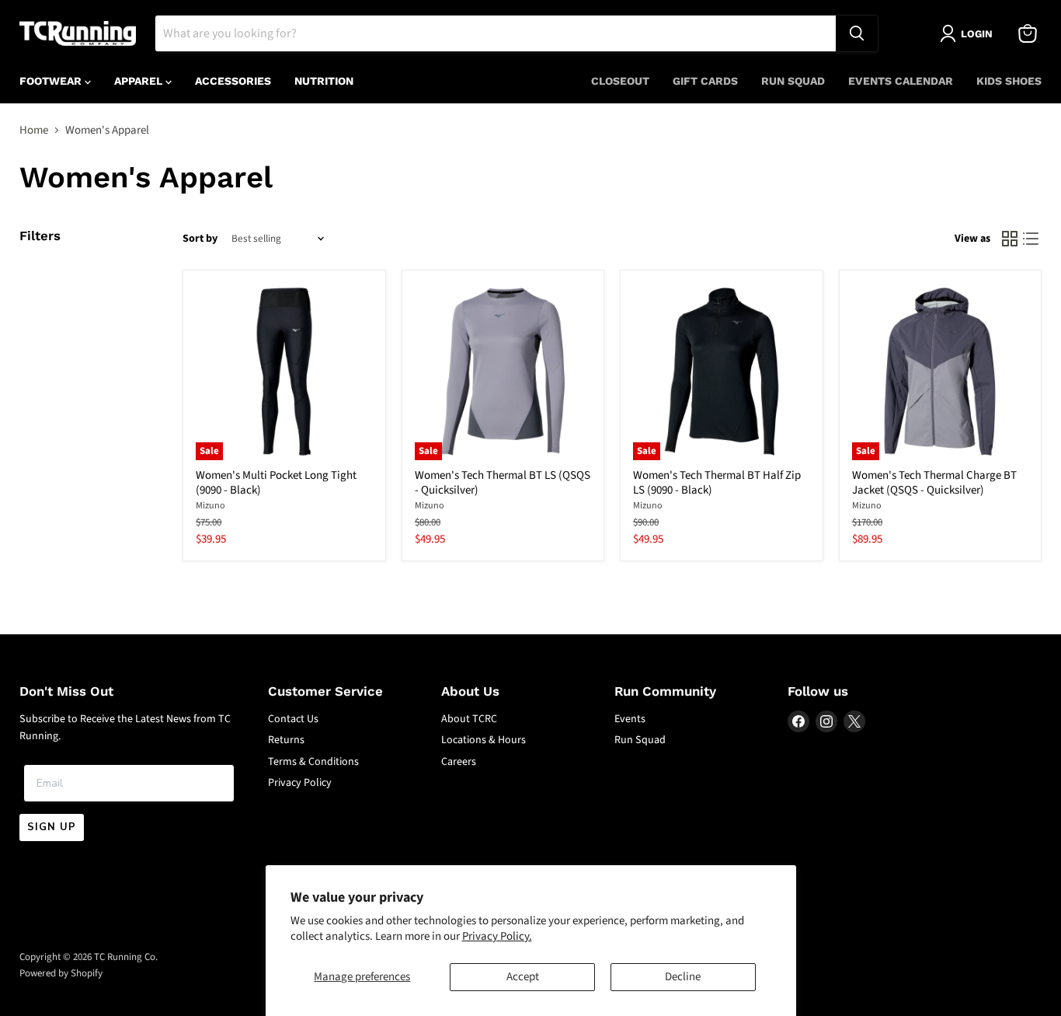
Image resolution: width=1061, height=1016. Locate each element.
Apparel (139, 81)
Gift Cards (705, 81)
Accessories (233, 81)
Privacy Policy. (497, 936)
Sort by (200, 238)
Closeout (620, 81)
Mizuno (210, 505)
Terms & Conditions (313, 762)
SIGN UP (51, 827)
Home (33, 130)
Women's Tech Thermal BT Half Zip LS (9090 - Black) (717, 483)
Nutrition (323, 81)
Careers (458, 762)
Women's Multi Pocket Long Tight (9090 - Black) (276, 483)
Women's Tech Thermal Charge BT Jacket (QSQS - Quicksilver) (934, 483)
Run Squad (793, 81)
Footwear (52, 81)
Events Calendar (900, 81)
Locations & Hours (483, 740)
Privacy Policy (300, 783)
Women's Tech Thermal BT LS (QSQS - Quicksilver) (502, 483)
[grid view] (1010, 239)
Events (629, 719)
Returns (286, 740)
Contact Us (293, 719)
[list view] (1031, 239)
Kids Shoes (1009, 81)
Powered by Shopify (61, 973)
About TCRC (469, 719)
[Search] (857, 33)
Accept (522, 977)
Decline (683, 977)
